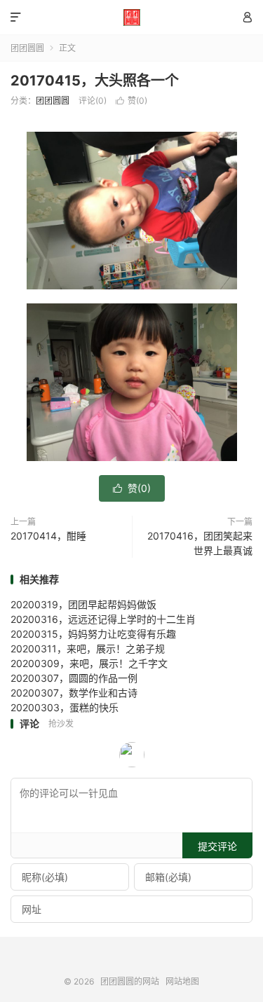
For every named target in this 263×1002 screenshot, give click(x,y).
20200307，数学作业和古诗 (74, 693)
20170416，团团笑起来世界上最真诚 (199, 543)
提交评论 (217, 846)
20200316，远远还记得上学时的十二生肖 (103, 619)
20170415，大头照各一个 (95, 80)
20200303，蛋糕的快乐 (65, 707)
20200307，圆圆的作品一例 (74, 678)
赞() (131, 100)
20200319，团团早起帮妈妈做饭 (83, 604)
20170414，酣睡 (48, 536)
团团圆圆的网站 (131, 17)
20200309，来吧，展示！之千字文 (89, 663)
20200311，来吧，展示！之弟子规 (88, 648)
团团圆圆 (27, 48)
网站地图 (182, 981)
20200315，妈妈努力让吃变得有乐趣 (93, 634)
